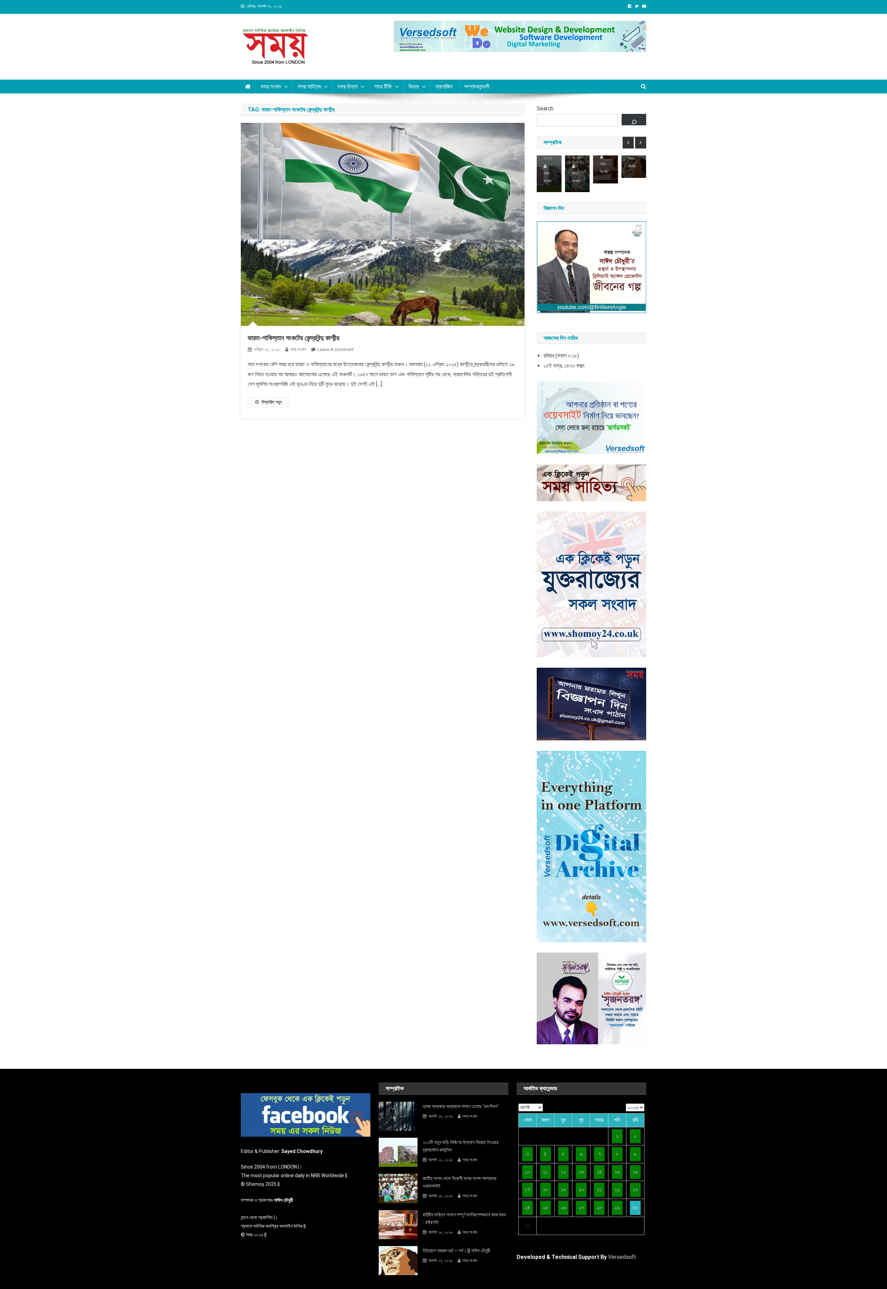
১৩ (581, 1172)
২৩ (635, 1189)
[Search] (634, 119)
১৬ (635, 1172)
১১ (545, 1172)
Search (545, 108)
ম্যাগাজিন (444, 86)
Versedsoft (622, 1257)
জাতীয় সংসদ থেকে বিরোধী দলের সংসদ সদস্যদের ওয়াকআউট (460, 1182)
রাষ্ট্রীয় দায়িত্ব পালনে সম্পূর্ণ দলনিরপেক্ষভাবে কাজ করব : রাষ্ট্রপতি (464, 1218)
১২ (563, 1172)
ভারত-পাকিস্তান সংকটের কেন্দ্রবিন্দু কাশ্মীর (293, 338)
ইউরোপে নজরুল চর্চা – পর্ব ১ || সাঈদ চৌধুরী (456, 1250)
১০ (527, 1172)
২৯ (617, 1207)
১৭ (527, 1189)
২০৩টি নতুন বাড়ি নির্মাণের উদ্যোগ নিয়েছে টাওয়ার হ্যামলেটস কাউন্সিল (460, 1146)
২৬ (563, 1207)
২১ (599, 1189)
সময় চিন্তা (347, 86)
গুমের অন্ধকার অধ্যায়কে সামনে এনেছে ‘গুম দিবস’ (460, 1106)
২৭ (581, 1207)
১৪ (599, 1172)
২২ (617, 1189)
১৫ (617, 1172)
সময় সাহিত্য (309, 86)
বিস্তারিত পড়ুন (272, 402)
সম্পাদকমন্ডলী (477, 86)
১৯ (563, 1189)
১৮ (545, 1189)
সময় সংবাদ (298, 349)
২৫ (545, 1207)
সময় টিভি (383, 86)
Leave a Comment (335, 349)
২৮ (599, 1207)
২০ (581, 1189)
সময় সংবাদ (271, 86)
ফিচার (414, 86)
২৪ (527, 1207)
